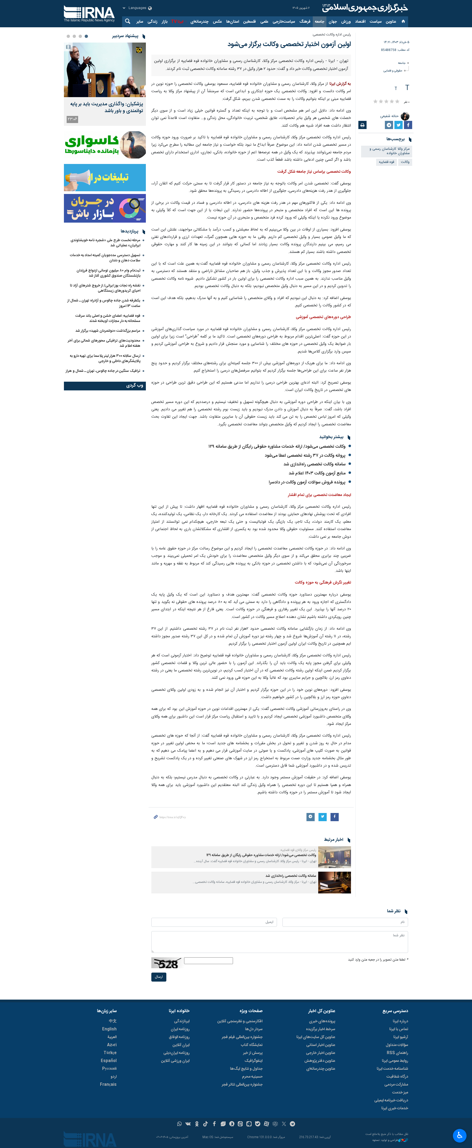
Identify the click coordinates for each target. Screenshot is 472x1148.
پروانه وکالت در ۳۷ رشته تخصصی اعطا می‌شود (305, 588)
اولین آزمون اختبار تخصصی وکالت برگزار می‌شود (289, 44)
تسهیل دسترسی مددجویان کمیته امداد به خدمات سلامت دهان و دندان (105, 258)
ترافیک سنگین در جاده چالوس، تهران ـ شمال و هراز (103, 371)
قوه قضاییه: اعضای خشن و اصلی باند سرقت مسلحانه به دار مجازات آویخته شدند (107, 318)
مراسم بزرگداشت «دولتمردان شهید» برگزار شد (107, 331)
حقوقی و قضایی (393, 70)
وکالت (405, 162)
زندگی (152, 22)
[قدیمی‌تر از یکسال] (334, 990)
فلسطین (249, 22)
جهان (333, 22)
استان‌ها (232, 22)
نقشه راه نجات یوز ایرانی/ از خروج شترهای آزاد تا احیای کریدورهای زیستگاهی (105, 288)
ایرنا (364, 8)
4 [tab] (68, 36)
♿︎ (460, 1135)
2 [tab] (80, 36)
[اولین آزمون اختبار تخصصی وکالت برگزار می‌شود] (251, 121)
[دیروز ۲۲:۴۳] (105, 70)
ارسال (159, 1110)
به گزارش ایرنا (340, 217)
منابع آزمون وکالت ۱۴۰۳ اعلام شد (317, 606)
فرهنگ (305, 22)
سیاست (376, 22)
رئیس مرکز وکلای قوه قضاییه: (298, 983)
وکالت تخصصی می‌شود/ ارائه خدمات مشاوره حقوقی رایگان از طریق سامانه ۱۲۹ (277, 579)
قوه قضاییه (386, 162)
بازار (164, 22)
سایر (140, 22)
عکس (217, 22)
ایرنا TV (177, 22)
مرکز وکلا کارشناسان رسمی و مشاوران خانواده (389, 151)
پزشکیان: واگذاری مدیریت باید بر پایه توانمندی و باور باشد (106, 107)
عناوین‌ (391, 22)
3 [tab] (74, 36)
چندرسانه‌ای (199, 22)
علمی (264, 22)
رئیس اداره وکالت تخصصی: (331, 35)
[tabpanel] (105, 84)
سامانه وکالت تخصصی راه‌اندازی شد (315, 597)
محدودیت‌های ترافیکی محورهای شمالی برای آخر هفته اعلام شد (104, 343)
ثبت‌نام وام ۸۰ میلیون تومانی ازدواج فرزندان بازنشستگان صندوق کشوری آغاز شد (108, 273)
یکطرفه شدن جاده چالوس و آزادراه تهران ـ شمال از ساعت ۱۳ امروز (103, 303)
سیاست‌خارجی (284, 22)
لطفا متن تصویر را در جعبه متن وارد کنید (378, 1092)
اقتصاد (360, 22)
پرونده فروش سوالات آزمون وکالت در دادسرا (307, 615)
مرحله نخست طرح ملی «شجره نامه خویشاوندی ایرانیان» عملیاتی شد (105, 243)
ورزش (346, 22)
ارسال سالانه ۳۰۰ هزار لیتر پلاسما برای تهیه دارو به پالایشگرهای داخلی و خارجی (105, 358)
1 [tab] (86, 36)
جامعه (319, 22)
